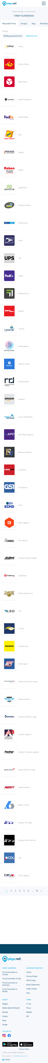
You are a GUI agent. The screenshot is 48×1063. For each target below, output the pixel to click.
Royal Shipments (33, 984)
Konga (4, 1024)
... (32, 890)
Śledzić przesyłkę (17, 11)
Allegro (5, 1004)
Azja (33, 23)
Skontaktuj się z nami (20, 1056)
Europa (24, 23)
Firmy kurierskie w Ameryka (9, 984)
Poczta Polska (31, 976)
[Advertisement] (24, 920)
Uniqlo (5, 1016)
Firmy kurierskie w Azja (11, 978)
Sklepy (5, 1000)
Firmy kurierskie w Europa (9, 973)
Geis (28, 993)
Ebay (4, 1020)
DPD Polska (31, 980)
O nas (28, 1004)
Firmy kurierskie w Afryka (9, 990)
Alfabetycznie (31, 36)
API (27, 1016)
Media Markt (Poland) (10, 1008)
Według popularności (12, 36)
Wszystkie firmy (9, 23)
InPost (28, 972)
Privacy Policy (24, 1049)
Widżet (29, 1012)
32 (37, 890)
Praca (28, 1008)
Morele (5, 1012)
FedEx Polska (31, 989)
